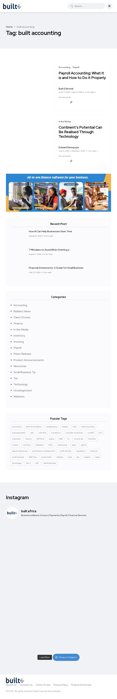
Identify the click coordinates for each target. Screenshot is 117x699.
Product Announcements (29, 360)
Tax (16, 378)
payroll (83, 445)
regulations (80, 451)
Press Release (22, 353)
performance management (43, 451)
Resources (20, 366)
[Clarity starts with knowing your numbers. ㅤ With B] (31, 539)
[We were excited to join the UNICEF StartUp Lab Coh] (86, 604)
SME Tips (32, 457)
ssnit (70, 457)
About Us (11, 684)
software (59, 457)
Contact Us (26, 684)
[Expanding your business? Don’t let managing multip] (31, 637)
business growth (18, 433)
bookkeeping (51, 427)
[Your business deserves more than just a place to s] (86, 637)
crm (100, 433)
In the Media (21, 329)
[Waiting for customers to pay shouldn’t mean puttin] (86, 572)
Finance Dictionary (81, 684)
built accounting (87, 427)
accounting (16, 427)
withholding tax (50, 463)
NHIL (50, 445)
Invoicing (19, 341)
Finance (18, 323)
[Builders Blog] (12, 6)
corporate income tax (74, 433)
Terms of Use (43, 684)
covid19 (91, 433)
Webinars (19, 396)
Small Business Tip (25, 372)
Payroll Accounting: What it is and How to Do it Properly (82, 75)
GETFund (40, 439)
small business (18, 457)
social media (46, 457)
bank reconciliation (33, 427)
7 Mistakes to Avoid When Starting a (49, 249)
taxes (97, 457)
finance (28, 439)
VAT (37, 463)
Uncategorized (23, 390)
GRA (61, 439)
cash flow (42, 433)
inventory (19, 335)
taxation (87, 457)
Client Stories (22, 317)
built (74, 427)
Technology (21, 384)
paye (74, 445)
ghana (51, 439)
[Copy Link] (71, 102)
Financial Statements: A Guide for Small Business (56, 268)
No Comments (65, 97)
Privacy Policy (60, 684)
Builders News (22, 311)
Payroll (17, 347)
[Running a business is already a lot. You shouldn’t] (31, 604)
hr (68, 439)
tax (78, 457)
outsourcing (62, 445)
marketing (39, 445)
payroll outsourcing (19, 451)
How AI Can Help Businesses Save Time (50, 231)
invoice (15, 445)
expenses (16, 439)
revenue (94, 451)
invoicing (26, 445)
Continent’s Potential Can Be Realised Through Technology (80, 132)
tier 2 (28, 463)
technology (16, 463)
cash (32, 433)
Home (9, 26)
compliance (56, 433)
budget (65, 427)
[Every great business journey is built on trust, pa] (86, 539)
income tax (78, 439)
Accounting (20, 305)
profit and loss (65, 451)
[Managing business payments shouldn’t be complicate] (31, 572)
